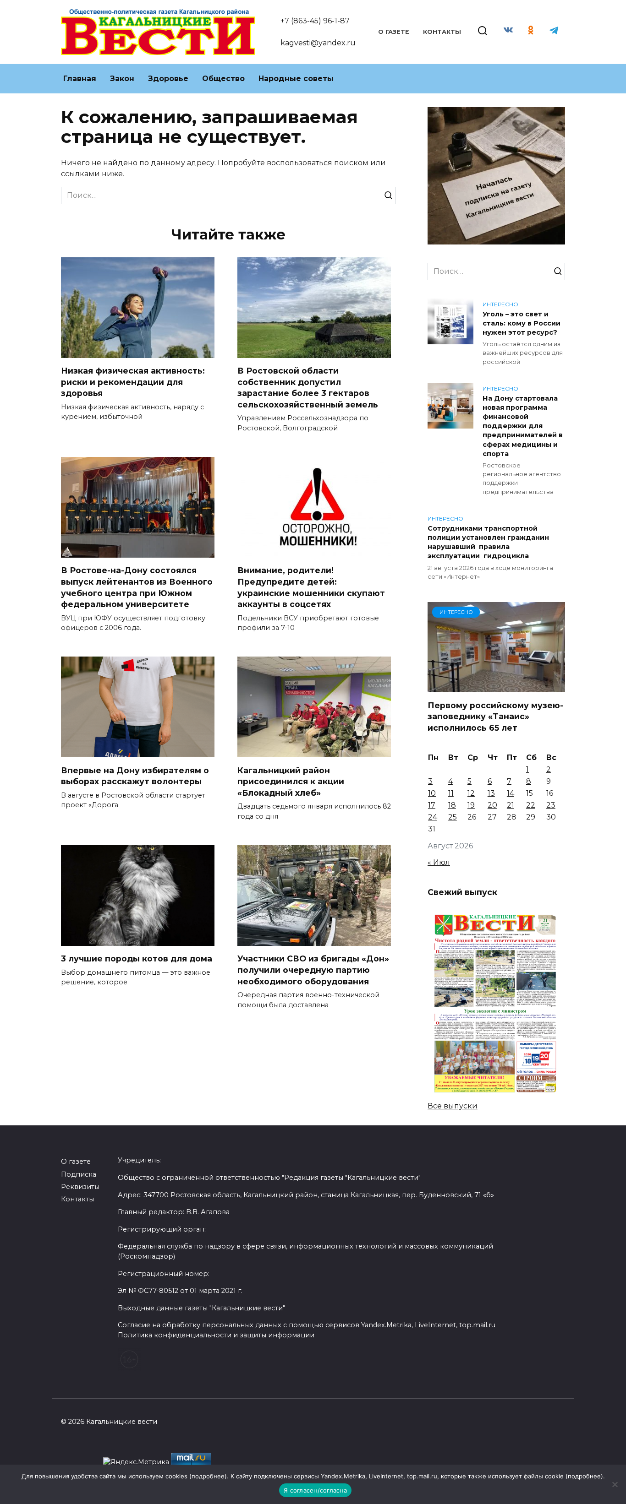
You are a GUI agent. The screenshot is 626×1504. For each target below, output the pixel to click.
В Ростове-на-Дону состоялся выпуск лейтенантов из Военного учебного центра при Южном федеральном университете (137, 587)
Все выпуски (453, 1106)
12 (471, 793)
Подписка (78, 1174)
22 (530, 805)
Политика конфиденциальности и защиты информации (216, 1335)
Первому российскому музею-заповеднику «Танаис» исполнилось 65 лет (495, 716)
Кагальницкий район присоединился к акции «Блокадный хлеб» (290, 781)
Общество (223, 78)
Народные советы (296, 78)
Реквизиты (80, 1187)
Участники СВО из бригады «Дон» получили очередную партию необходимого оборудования (313, 970)
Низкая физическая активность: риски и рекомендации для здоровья (133, 382)
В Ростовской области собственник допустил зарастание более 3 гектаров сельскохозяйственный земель (307, 387)
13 (491, 793)
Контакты (442, 31)
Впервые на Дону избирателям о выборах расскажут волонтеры (135, 775)
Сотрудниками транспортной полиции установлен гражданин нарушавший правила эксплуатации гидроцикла (488, 542)
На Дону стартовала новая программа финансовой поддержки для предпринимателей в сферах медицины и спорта (523, 426)
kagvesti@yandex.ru (318, 42)
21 (510, 805)
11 (451, 793)
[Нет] (614, 1484)
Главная (79, 78)
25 (452, 817)
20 (492, 805)
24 (432, 817)
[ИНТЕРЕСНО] (496, 686)
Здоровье (168, 78)
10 (432, 793)
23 (550, 805)
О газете (393, 31)
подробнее (208, 1476)
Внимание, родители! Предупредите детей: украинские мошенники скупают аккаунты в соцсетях (311, 587)
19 (471, 805)
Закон (122, 78)
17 (431, 805)
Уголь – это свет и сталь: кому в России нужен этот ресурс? (521, 323)
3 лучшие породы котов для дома (136, 958)
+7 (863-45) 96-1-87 (315, 20)
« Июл (439, 862)
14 (510, 793)
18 (452, 805)
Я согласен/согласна (315, 1490)
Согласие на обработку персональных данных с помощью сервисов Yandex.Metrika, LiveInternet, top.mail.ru (306, 1325)
